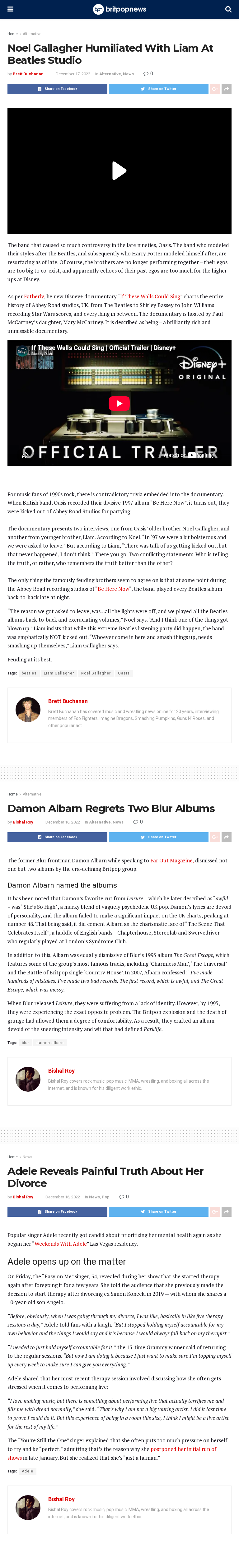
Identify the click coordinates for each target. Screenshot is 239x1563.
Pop (106, 1197)
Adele (27, 1471)
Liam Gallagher (59, 673)
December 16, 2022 (62, 822)
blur (25, 1043)
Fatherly (34, 296)
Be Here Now (113, 588)
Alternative (32, 34)
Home (12, 34)
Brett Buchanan (28, 74)
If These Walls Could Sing (150, 296)
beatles (29, 673)
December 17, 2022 (73, 74)
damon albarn (50, 1043)
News (128, 74)
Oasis (124, 673)
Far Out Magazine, (172, 860)
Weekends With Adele (61, 1243)
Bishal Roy (23, 822)
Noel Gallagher (96, 673)
